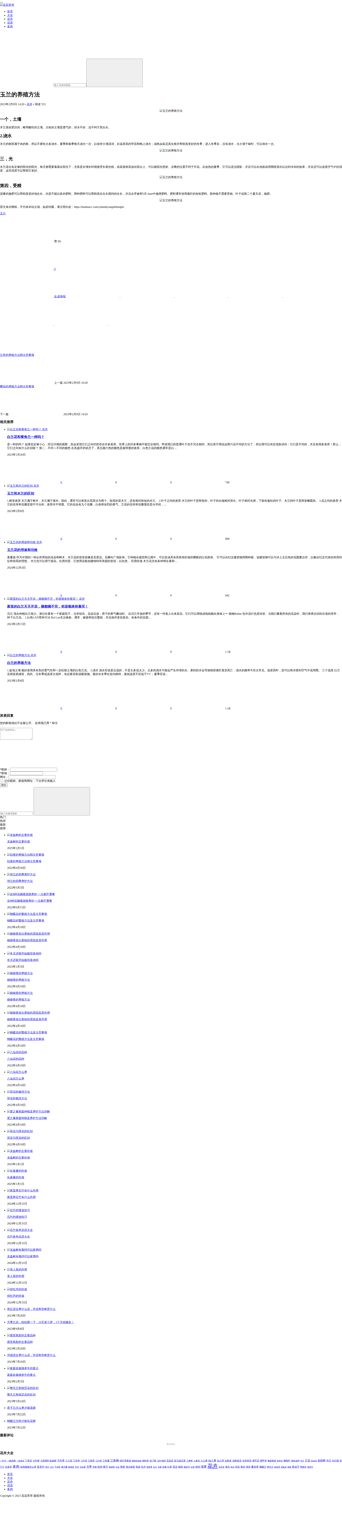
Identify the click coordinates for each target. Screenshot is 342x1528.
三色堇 (106, 1460)
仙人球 (220, 1460)
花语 (10, 22)
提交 (3, 785)
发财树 (322, 1460)
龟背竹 (310, 1467)
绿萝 (204, 1466)
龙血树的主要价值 (18, 841)
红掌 (193, 1467)
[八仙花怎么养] (17, 1071)
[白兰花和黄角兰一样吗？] (24, 429)
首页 (10, 11)
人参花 (196, 1460)
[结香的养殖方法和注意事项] (25, 854)
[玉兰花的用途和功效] (21, 542)
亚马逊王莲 (180, 1460)
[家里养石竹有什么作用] (22, 1190)
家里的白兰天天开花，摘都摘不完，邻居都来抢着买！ (47, 606)
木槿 (94, 1467)
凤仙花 (314, 1461)
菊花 (242, 1467)
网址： (4, 776)
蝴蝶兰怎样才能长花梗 (21, 1420)
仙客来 (228, 1460)
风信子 (295, 1467)
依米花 (280, 1461)
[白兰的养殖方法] (19, 655)
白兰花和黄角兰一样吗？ (25, 437)
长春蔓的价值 (15, 1177)
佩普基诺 (272, 1460)
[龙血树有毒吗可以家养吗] (24, 1249)
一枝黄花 (20, 1461)
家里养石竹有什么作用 (21, 1197)
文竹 (77, 1467)
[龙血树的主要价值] (20, 834)
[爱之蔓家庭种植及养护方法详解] (28, 1111)
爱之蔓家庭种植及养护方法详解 (27, 1118)
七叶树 (36, 1460)
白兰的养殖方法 (19, 663)
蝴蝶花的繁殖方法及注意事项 (25, 920)
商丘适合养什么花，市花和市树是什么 (31, 1309)
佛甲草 (263, 1460)
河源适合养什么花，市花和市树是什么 (31, 1355)
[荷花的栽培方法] (18, 1091)
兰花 (307, 1460)
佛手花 (255, 1460)
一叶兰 (3, 1460)
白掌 (169, 1467)
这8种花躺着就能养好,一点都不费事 (29, 900)
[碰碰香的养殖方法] (20, 973)
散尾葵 (71, 1467)
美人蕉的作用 (15, 1276)
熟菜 (138, 1467)
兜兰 (302, 1461)
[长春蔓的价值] (17, 1170)
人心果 (204, 1460)
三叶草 (84, 1461)
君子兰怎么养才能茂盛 (21, 1407)
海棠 (122, 1467)
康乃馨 (64, 1467)
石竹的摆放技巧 (17, 1216)
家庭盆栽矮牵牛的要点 (21, 1374)
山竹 (52, 1467)
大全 (10, 15)
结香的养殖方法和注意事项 (24, 861)
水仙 (117, 1467)
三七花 (68, 1460)
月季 (89, 1466)
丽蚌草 (145, 1461)
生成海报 (59, 296)
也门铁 (152, 1460)
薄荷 (248, 1467)
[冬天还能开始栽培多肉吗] (24, 953)
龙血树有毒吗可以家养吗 (22, 1256)
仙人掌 (212, 1460)
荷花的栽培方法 (17, 1098)
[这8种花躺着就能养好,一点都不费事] (31, 894)
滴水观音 (130, 1467)
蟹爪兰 (270, 1467)
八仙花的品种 (15, 1058)
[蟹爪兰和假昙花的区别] (22, 1388)
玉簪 (160, 1467)
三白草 (98, 1460)
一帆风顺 (11, 1460)
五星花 (169, 1460)
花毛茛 (221, 1467)
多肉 (10, 26)
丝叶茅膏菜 (125, 1460)
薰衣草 (255, 1467)
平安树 (57, 1467)
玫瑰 (164, 1467)
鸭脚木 (303, 1467)
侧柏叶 (286, 1460)
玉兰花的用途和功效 (22, 550)
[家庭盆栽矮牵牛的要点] (22, 1368)
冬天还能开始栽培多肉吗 (22, 960)
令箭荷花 (247, 1460)
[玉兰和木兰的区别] (20, 485)
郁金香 (277, 1467)
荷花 (237, 1467)
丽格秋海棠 (137, 1461)
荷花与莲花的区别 (18, 1137)
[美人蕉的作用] (17, 1269)
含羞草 (8, 1467)
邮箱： (5, 773)
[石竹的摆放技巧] (18, 1210)
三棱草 (91, 1460)
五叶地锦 (161, 1460)
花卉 (10, 18)
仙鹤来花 (237, 1460)
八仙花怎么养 (15, 1078)
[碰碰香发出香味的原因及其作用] (28, 933)
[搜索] (114, 73)
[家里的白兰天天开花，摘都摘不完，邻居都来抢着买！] (43, 598)
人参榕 (189, 1460)
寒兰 (47, 1467)
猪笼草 (149, 1467)
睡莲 (180, 1467)
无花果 (83, 1467)
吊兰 (328, 1460)
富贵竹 (41, 1466)
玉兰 (3, 213)
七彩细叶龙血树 (48, 1460)
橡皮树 (112, 1467)
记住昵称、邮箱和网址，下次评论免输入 (30, 780)
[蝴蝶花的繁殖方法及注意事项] (27, 913)
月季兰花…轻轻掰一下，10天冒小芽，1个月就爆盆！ (40, 1322)
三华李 (76, 1460)
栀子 (105, 1466)
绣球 (197, 1467)
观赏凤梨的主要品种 (20, 1341)
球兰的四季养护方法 (20, 881)
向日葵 (335, 1460)
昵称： (5, 769)
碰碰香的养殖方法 (18, 979)
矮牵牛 (187, 1467)
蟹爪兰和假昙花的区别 (21, 1394)
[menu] (1, 2)
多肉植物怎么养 (28, 1467)
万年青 (61, 1460)
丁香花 (28, 1460)
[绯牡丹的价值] (17, 1289)
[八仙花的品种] (17, 1052)
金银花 (284, 1467)
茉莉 (227, 1467)
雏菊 (289, 1467)
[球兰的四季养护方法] (21, 874)
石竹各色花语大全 (18, 1236)
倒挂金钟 (295, 1461)
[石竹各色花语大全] (20, 1230)
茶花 (232, 1467)
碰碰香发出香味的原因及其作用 (27, 940)
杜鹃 (99, 1466)
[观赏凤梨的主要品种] (21, 1335)
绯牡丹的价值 (15, 1295)
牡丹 (143, 1467)
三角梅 (114, 1460)
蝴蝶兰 (262, 1467)
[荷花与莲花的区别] (20, 1131)
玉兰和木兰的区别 (20, 493)
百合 (175, 1466)
